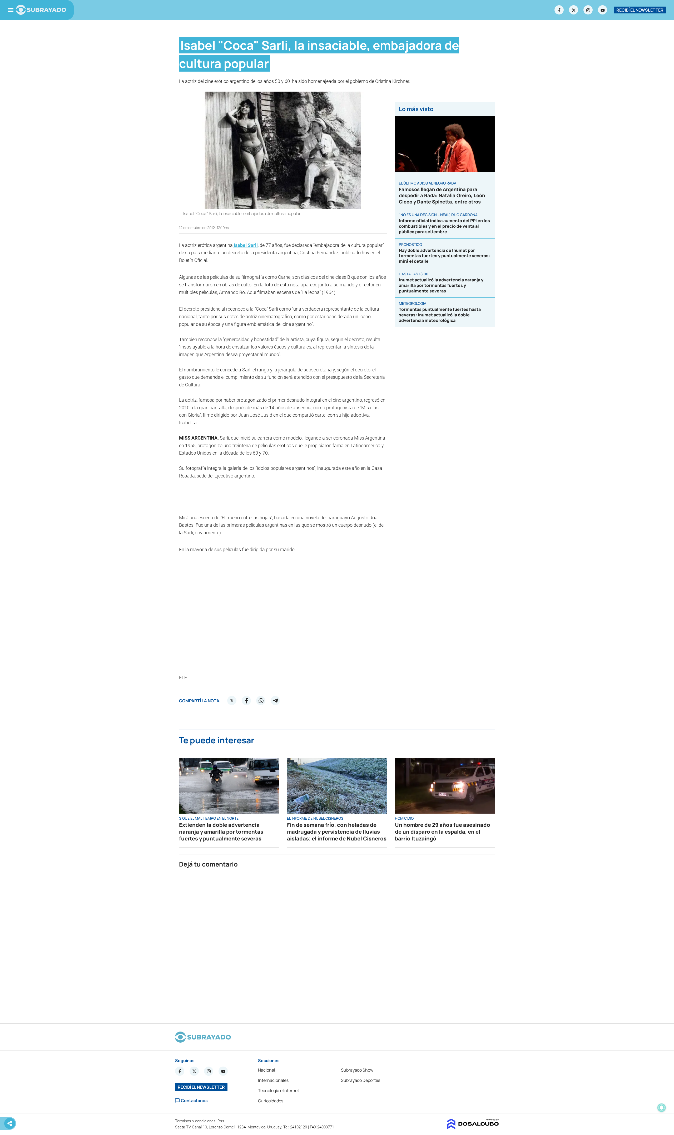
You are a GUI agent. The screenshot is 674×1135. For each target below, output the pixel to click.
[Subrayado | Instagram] (588, 10)
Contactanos (194, 1100)
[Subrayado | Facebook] (559, 10)
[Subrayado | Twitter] (574, 10)
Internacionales (273, 1080)
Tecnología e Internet (278, 1090)
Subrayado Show (357, 1070)
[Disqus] (337, 946)
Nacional (266, 1070)
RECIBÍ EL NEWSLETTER (639, 10)
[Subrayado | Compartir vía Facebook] (246, 701)
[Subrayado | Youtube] (603, 10)
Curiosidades (270, 1101)
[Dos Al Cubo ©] (473, 1128)
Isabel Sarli (245, 245)
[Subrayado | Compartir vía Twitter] (232, 701)
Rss (221, 1121)
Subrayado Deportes (360, 1080)
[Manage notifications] (661, 1107)
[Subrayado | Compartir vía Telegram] (275, 701)
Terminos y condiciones (196, 1121)
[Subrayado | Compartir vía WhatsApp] (261, 701)
